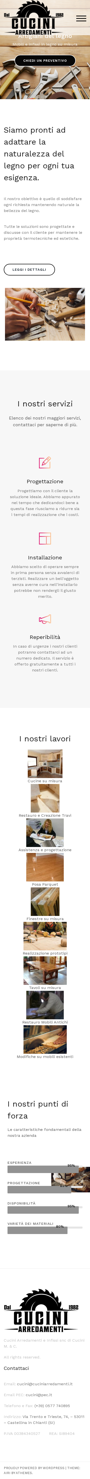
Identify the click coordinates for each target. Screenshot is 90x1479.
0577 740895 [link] (57, 1405)
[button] (45, 60)
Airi (7, 1473)
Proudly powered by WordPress (34, 1468)
